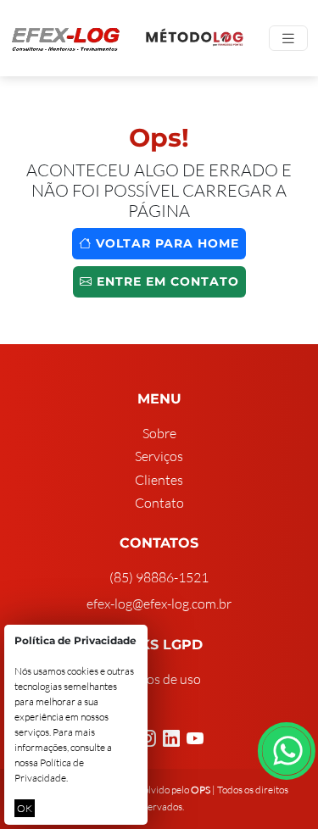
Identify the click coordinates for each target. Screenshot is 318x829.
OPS (200, 789)
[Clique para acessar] (195, 38)
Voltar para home (165, 243)
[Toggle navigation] (288, 38)
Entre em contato (165, 281)
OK (24, 808)
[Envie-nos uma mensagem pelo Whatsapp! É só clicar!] (286, 750)
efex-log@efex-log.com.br (159, 603)
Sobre (159, 433)
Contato (159, 502)
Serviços (159, 456)
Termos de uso (159, 678)
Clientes (159, 479)
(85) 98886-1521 (159, 577)
